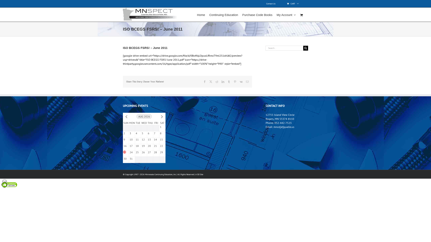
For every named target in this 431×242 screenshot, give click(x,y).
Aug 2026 (144, 116)
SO (198, 174)
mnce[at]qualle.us (284, 127)
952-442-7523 (283, 123)
